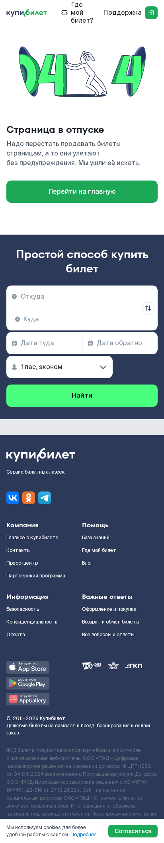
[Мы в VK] (12, 497)
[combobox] (82, 297)
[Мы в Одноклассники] (28, 497)
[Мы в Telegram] (44, 497)
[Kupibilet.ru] (26, 12)
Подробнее (83, 834)
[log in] (151, 12)
